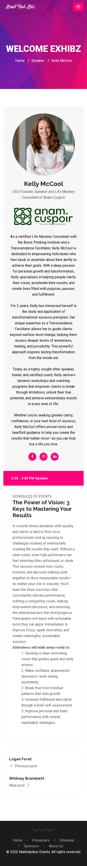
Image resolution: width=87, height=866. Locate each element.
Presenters (41, 840)
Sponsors (31, 846)
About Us (56, 846)
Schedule (67, 840)
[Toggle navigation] (78, 6)
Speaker (37, 61)
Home (20, 61)
